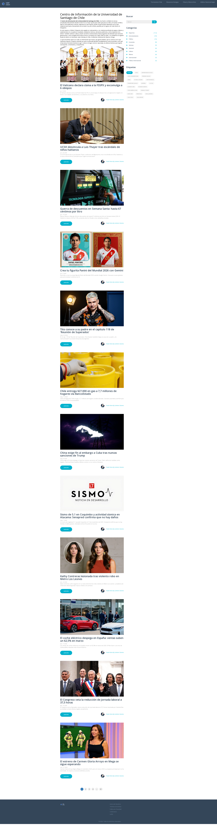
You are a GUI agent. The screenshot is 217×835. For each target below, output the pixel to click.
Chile (136, 72)
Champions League (133, 83)
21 (100, 789)
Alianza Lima (131, 86)
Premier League (146, 76)
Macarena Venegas (172, 2)
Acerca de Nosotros (115, 804)
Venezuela (139, 93)
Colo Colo (130, 97)
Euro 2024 (130, 93)
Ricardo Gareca (142, 86)
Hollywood (140, 97)
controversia (150, 79)
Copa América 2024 (132, 90)
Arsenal (143, 83)
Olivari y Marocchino (189, 2)
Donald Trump (145, 90)
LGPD (111, 814)
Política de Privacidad (115, 809)
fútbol (129, 72)
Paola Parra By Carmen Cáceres (115, 99)
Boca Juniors (149, 93)
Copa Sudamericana (133, 76)
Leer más (66, 100)
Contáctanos (113, 812)
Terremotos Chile (156, 2)
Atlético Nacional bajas (207, 2)
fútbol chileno (138, 79)
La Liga (151, 83)
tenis (129, 79)
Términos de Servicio (115, 806)
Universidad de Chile (147, 72)
